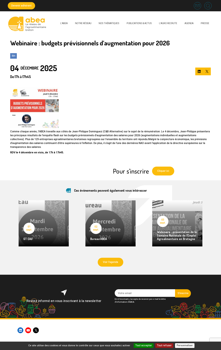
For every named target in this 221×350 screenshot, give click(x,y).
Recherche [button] (208, 5)
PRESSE (205, 23)
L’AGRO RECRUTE (168, 23)
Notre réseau (83, 23)
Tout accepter (143, 345)
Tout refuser (164, 345)
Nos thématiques (109, 23)
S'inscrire (182, 293)
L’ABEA (64, 23)
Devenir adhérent (21, 6)
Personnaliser (185, 345)
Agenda (189, 23)
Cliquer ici (163, 171)
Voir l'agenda (110, 262)
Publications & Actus (139, 23)
